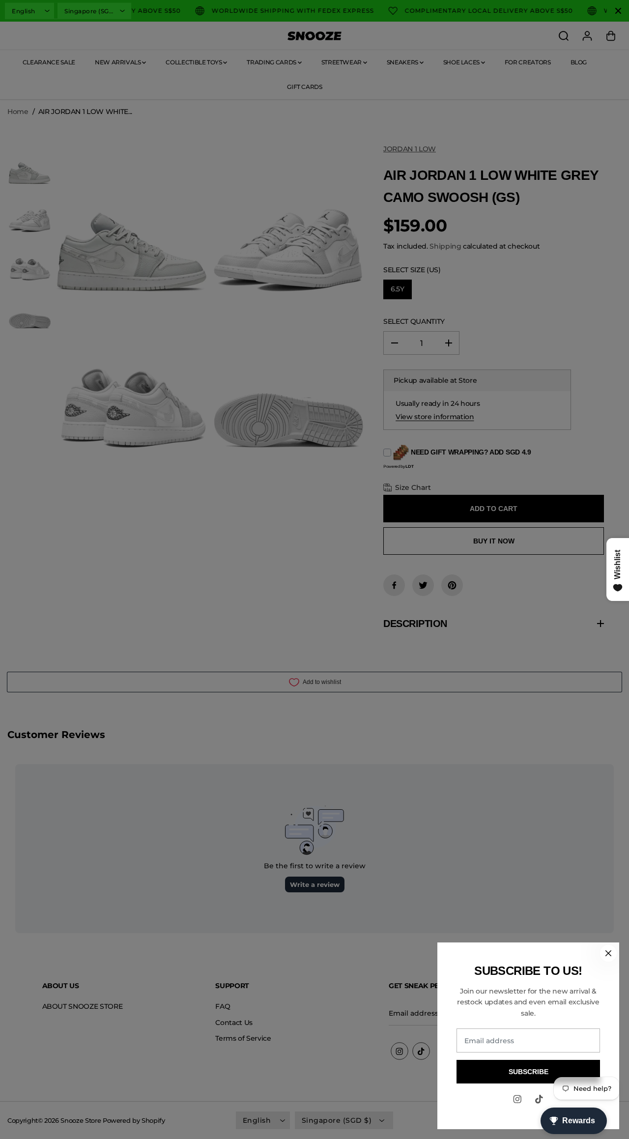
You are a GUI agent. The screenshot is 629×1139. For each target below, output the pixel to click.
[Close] (608, 953)
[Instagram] (517, 1099)
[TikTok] (539, 1099)
